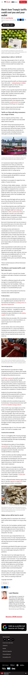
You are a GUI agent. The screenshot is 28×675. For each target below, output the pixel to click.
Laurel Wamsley (9, 18)
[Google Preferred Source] (14, 627)
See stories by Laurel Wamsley (16, 609)
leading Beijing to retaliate (19, 83)
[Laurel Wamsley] (4, 595)
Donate (24, 2)
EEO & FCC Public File (7, 651)
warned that (4, 446)
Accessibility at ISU (7, 657)
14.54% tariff (21, 474)
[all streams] (26, 673)
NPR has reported (8, 378)
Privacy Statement (7, 654)
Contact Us (5, 645)
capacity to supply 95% (16, 481)
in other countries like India (14, 211)
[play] (2, 673)
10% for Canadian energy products (12, 404)
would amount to (14, 102)
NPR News (5, 583)
